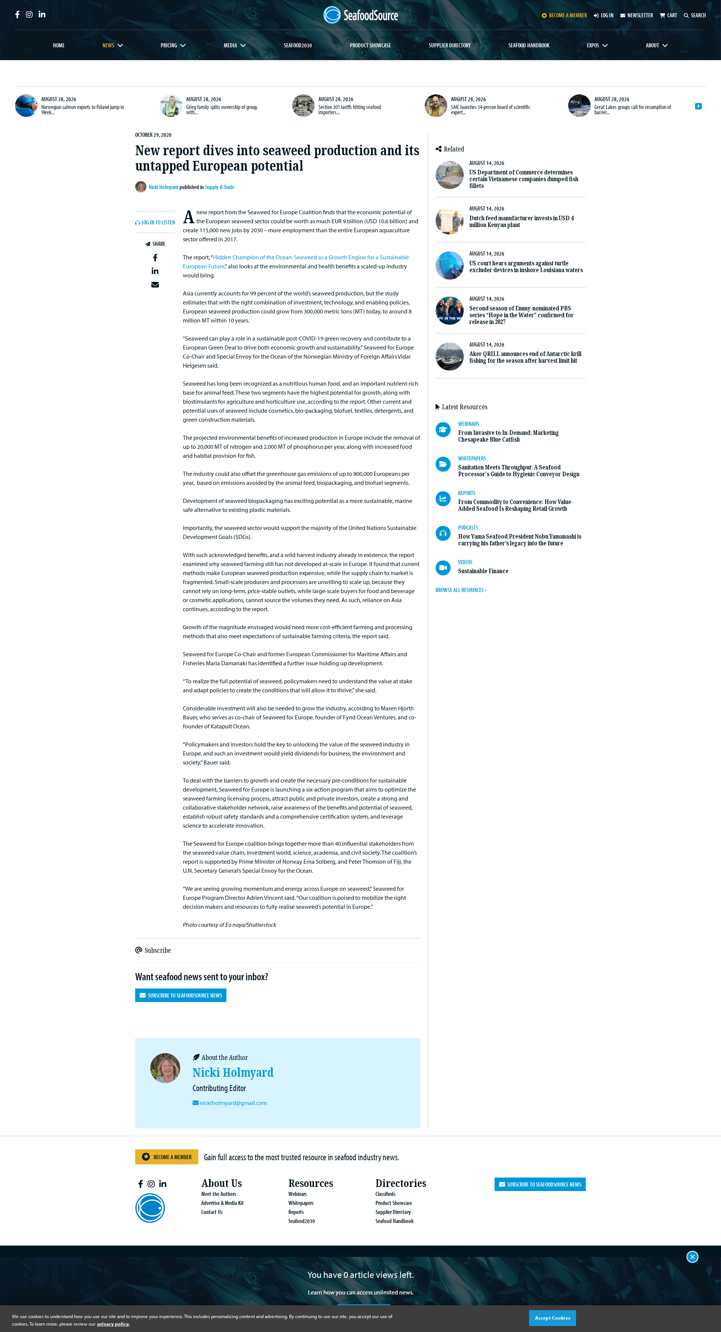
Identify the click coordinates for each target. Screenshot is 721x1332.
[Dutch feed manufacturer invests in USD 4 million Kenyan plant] (450, 220)
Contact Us (212, 1211)
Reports (296, 1211)
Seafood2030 (298, 45)
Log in (607, 15)
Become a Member (173, 1157)
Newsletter (640, 15)
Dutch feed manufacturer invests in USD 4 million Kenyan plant (521, 221)
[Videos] (447, 567)
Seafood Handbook (528, 45)
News (108, 45)
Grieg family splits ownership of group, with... (222, 109)
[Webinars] (447, 429)
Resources (310, 1183)
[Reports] (447, 498)
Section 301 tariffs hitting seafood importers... (349, 109)
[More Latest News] (698, 106)
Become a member (568, 15)
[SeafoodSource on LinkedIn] (42, 14)
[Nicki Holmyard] (142, 186)
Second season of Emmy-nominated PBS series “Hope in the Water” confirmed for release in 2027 (521, 315)
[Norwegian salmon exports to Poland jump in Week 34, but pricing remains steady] (26, 105)
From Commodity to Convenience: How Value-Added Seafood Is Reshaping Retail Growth (515, 505)
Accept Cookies (552, 1318)
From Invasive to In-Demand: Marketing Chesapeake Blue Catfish (508, 436)
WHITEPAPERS (472, 458)
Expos (593, 45)
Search (698, 15)
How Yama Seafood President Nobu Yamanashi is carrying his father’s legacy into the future (519, 540)
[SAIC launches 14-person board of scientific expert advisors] (436, 105)
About (652, 45)
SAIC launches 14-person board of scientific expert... (490, 109)
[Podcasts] (447, 533)
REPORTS (466, 492)
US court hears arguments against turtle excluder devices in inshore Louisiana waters (526, 266)
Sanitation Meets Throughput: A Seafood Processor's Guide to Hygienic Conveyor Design (518, 470)
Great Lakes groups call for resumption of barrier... (632, 109)
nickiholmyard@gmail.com (233, 1102)
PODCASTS (468, 527)
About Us (221, 1183)
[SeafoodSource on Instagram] (29, 14)
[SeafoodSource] (360, 15)
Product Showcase (370, 45)
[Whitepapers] (447, 464)
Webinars (297, 1193)
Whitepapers (301, 1202)
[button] (155, 258)
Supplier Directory (450, 45)
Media (230, 45)
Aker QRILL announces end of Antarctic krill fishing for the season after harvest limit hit (525, 357)
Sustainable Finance (483, 571)
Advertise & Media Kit (222, 1202)
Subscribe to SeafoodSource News (184, 995)
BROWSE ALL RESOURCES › (461, 589)
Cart (672, 15)
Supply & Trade (219, 187)
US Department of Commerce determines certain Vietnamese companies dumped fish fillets (523, 179)
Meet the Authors (218, 1193)
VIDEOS (465, 562)
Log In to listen (158, 222)
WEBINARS (468, 423)
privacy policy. (113, 1324)
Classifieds (385, 1193)
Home (59, 45)
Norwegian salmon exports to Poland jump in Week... (82, 109)
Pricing (169, 45)
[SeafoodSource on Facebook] (17, 14)
